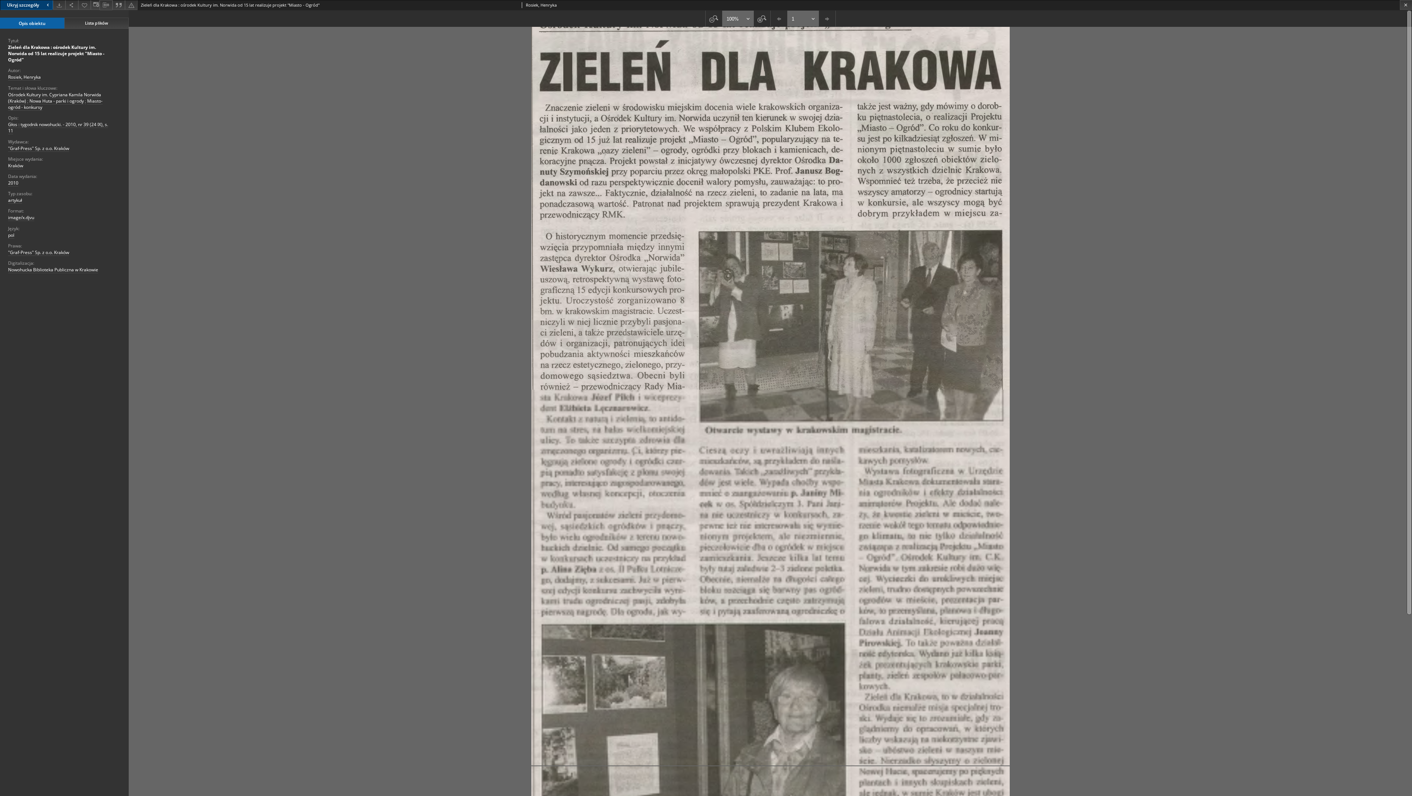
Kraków (15, 166)
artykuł (15, 200)
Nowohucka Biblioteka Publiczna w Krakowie (53, 270)
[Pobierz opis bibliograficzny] (106, 5)
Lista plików (96, 23)
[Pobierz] (59, 5)
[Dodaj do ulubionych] (84, 5)
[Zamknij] (1406, 5)
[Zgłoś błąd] (131, 5)
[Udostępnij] (71, 5)
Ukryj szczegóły (23, 5)
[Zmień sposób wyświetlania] (95, 5)
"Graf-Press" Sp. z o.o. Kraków (38, 148)
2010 (13, 183)
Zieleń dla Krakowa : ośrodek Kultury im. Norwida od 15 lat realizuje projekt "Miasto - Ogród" (56, 53)
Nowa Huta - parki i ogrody (56, 101)
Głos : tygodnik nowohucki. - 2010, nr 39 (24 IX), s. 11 (58, 127)
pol (11, 235)
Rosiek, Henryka (24, 77)
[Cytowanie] (119, 5)
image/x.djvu (21, 217)
